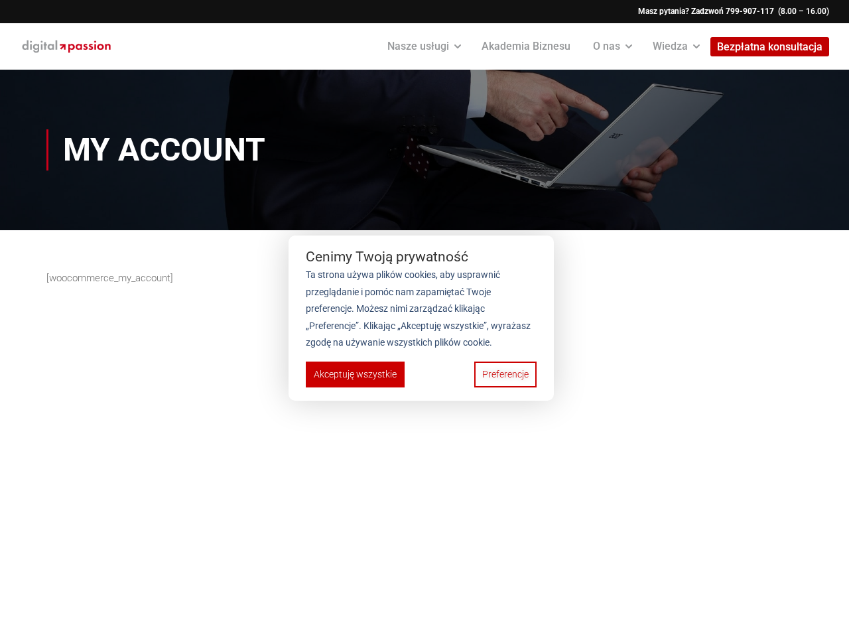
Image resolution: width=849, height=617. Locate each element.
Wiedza (670, 46)
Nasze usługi (418, 46)
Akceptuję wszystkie (355, 374)
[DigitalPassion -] (66, 46)
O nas (606, 46)
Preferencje (505, 374)
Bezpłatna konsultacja (769, 46)
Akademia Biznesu (526, 46)
